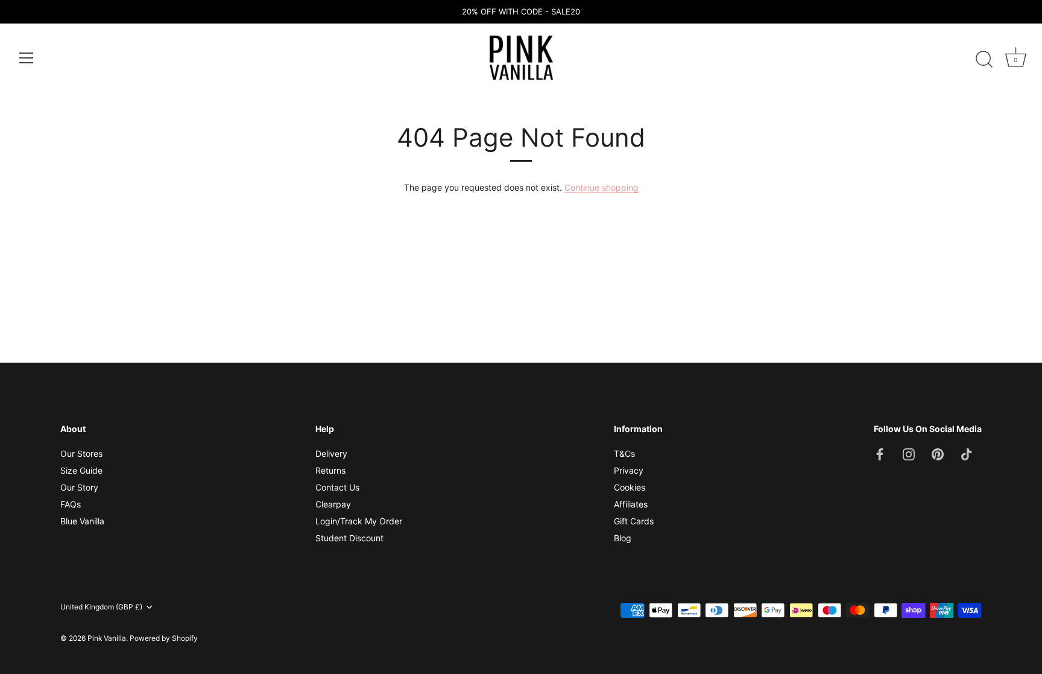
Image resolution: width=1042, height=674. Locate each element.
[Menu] (26, 58)
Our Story (79, 487)
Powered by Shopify (164, 638)
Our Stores (81, 453)
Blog (622, 538)
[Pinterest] (938, 453)
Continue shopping (601, 187)
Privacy (628, 470)
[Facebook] (880, 453)
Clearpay (333, 504)
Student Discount (349, 538)
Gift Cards (634, 521)
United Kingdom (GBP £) (101, 607)
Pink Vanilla (106, 638)
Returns (330, 470)
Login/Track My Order (358, 521)
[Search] (984, 59)
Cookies (629, 487)
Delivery (331, 453)
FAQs (70, 504)
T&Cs (624, 453)
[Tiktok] (967, 453)
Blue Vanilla (82, 521)
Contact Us (337, 487)
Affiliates (631, 504)
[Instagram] (909, 453)
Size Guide (81, 470)
